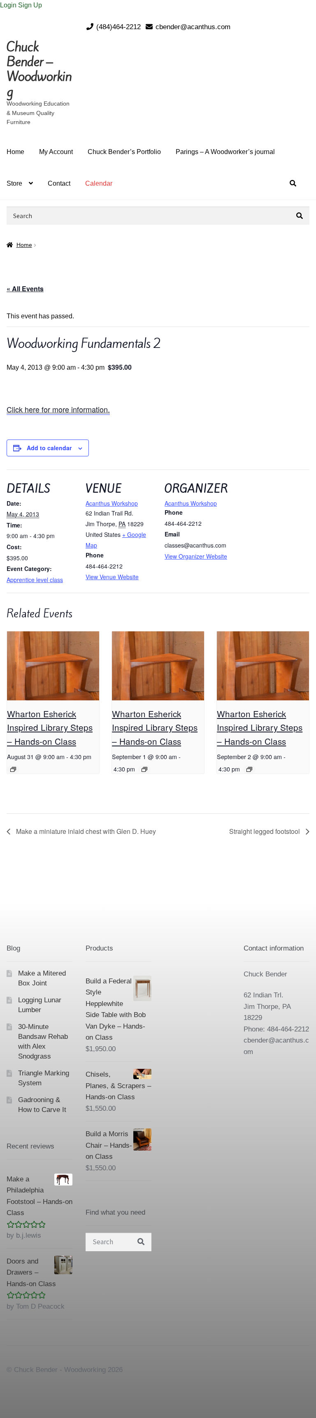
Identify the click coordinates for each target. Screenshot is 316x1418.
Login (9, 5)
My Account (56, 151)
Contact (59, 183)
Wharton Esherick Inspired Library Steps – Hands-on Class (50, 727)
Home (15, 151)
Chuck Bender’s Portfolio (124, 151)
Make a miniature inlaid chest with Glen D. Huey (85, 831)
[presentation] (53, 665)
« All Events (25, 288)
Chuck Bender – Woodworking (39, 69)
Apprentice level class (35, 579)
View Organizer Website (196, 556)
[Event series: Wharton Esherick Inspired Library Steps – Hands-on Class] (13, 769)
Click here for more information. (58, 409)
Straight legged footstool (265, 831)
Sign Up (30, 5)
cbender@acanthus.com (193, 27)
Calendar (98, 183)
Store (14, 183)
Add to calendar (49, 448)
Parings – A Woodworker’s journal (225, 151)
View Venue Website (112, 577)
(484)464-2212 (118, 27)
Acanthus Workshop (112, 503)
